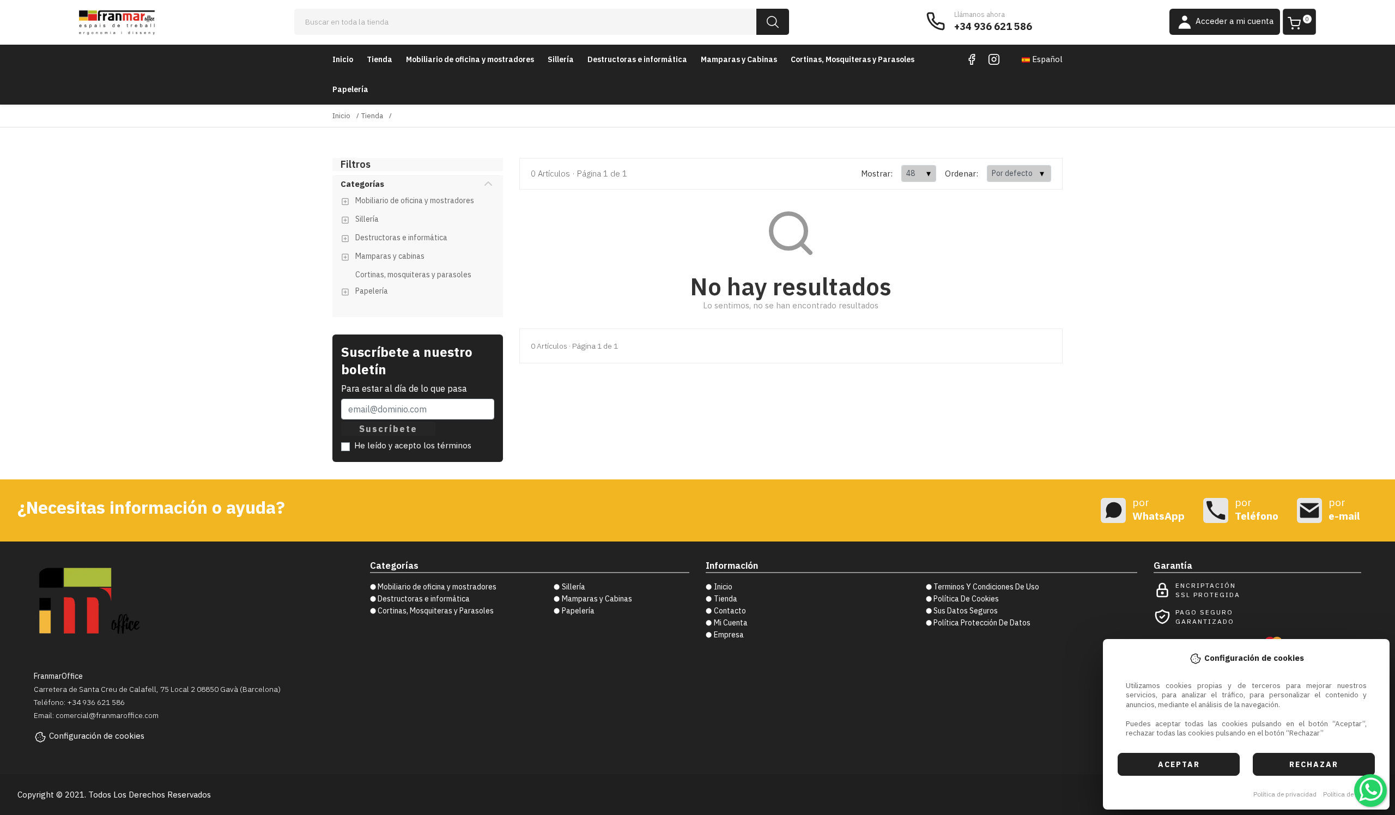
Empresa (729, 635)
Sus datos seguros (965, 611)
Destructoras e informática (637, 59)
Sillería (561, 59)
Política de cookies (1350, 794)
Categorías (362, 184)
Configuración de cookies (96, 736)
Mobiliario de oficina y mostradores (470, 59)
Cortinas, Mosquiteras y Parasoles (852, 59)
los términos (447, 445)
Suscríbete (388, 428)
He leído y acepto (412, 445)
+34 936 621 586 (993, 26)
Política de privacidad (1285, 794)
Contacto (730, 611)
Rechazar (1313, 764)
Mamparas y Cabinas (739, 59)
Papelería (350, 89)
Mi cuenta (731, 623)
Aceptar (1179, 764)
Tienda (379, 59)
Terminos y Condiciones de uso (986, 587)
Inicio (342, 59)
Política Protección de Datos (981, 623)
